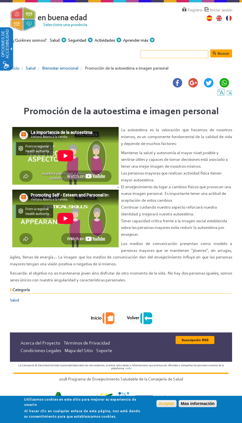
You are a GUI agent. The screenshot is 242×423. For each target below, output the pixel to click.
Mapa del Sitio (79, 351)
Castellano (209, 18)
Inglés (219, 18)
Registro (194, 10)
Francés (229, 18)
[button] (11, 49)
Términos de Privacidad (87, 343)
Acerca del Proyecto (40, 343)
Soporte (104, 351)
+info (128, 368)
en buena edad (62, 18)
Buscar (223, 53)
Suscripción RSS (195, 340)
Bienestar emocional (60, 68)
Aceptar (166, 403)
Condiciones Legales (41, 351)
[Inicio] (27, 28)
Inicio (14, 68)
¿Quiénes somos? (30, 41)
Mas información (198, 403)
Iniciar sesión (221, 10)
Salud (31, 68)
